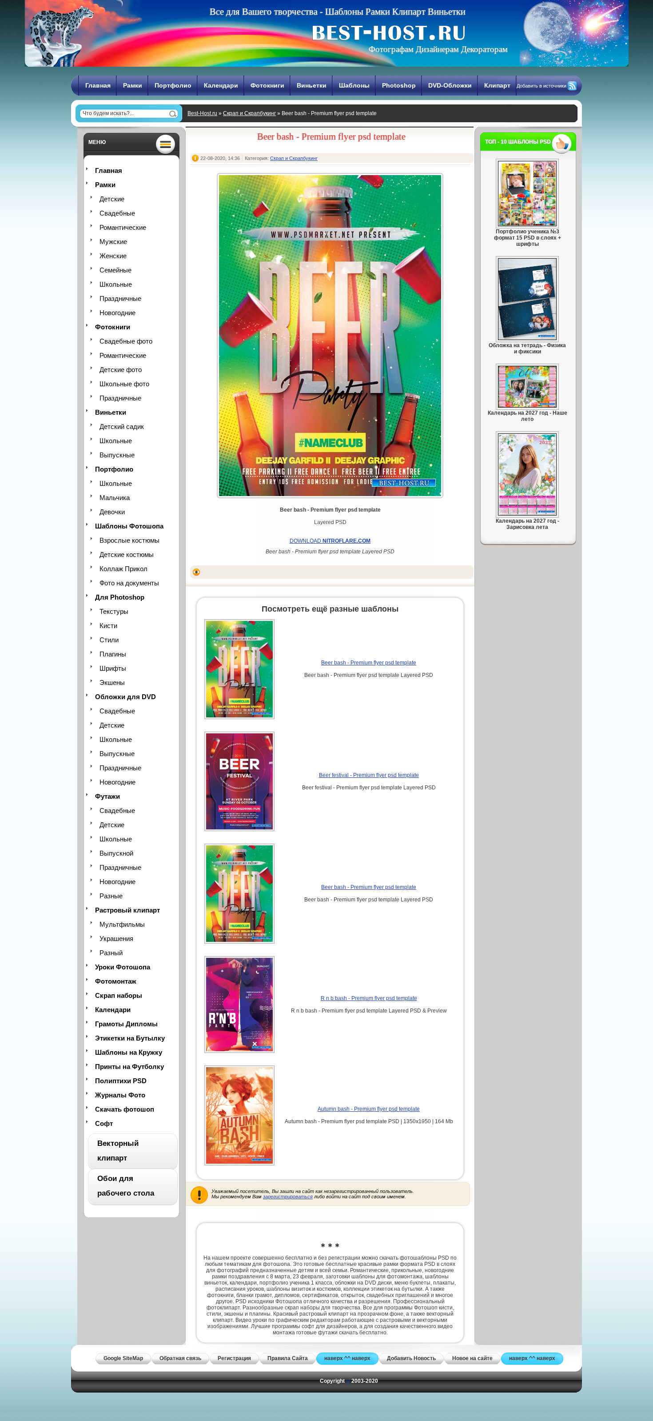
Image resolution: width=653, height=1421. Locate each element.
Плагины (113, 654)
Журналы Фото (120, 1095)
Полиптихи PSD (121, 1081)
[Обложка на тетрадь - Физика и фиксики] (527, 338)
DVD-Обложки (450, 85)
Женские (113, 256)
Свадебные (117, 213)
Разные (111, 896)
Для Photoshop (119, 597)
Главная (98, 85)
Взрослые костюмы (129, 540)
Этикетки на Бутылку (130, 1038)
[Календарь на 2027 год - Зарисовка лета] (527, 514)
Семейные (115, 270)
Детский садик (122, 426)
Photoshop (399, 85)
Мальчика (115, 497)
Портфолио (173, 85)
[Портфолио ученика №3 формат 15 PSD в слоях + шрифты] (527, 224)
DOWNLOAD (330, 541)
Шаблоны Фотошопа (129, 526)
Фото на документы (129, 583)
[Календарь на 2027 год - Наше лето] (527, 406)
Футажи (107, 796)
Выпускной (116, 853)
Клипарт (497, 85)
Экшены (112, 682)
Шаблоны (354, 85)
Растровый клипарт (127, 910)
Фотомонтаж (115, 981)
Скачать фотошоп (124, 1109)
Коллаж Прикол (123, 568)
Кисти (108, 625)
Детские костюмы (127, 554)
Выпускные (117, 455)
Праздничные (120, 298)
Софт (104, 1123)
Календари (221, 85)
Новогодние (117, 312)
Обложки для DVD (125, 696)
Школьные (116, 284)
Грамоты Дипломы (126, 1024)
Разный (111, 953)
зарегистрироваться (288, 1196)
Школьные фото (124, 384)
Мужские (113, 241)
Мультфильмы (122, 924)
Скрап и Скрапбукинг (249, 113)
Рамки (132, 85)
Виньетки (311, 85)
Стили (109, 640)
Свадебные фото (126, 341)
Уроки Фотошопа (122, 967)
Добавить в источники (541, 85)
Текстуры (114, 611)
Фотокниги (267, 85)
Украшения (116, 938)
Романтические (123, 227)
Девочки (112, 512)
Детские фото (121, 369)
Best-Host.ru (202, 113)
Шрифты (113, 668)
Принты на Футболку (129, 1066)
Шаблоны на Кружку (128, 1052)
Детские (112, 199)
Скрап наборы (118, 995)
